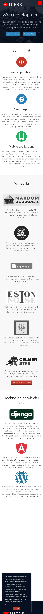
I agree (16, 608)
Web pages (21, 109)
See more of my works (21, 382)
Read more (8, 605)
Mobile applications (21, 146)
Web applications (21, 72)
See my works (13, 34)
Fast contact (29, 34)
